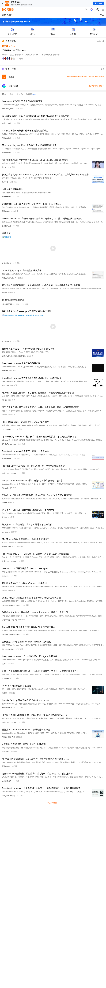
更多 (102, 69)
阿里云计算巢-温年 (8, 546)
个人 (102, 14)
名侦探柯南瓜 (6, 226)
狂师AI (4, 517)
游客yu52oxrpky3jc (8, 795)
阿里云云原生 (6, 123)
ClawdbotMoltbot (8, 649)
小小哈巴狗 (6, 751)
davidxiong (6, 532)
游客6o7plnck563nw (9, 444)
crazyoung (5, 576)
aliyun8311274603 (8, 708)
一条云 (4, 292)
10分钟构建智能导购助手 (95, 86)
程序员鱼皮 (6, 211)
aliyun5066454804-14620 (11, 304)
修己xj (4, 167)
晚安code (5, 385)
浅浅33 (4, 664)
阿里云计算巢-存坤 (8, 737)
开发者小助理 (6, 263)
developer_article (8, 108)
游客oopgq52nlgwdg (9, 620)
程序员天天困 (6, 458)
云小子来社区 (6, 678)
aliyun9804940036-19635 (11, 605)
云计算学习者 (6, 781)
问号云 (4, 400)
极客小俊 (5, 182)
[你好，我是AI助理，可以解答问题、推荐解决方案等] (91, 9)
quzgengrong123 (8, 429)
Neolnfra (5, 371)
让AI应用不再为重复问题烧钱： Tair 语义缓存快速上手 (85, 76)
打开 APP (98, 3)
